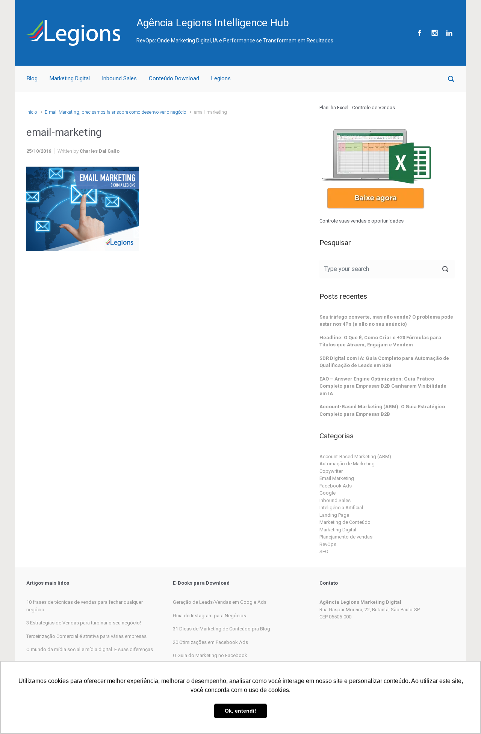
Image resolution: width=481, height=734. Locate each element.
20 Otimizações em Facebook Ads (210, 642)
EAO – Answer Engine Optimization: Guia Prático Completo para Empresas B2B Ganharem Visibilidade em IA (382, 386)
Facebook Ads (335, 486)
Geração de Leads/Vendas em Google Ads (219, 602)
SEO (323, 551)
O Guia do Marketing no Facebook (210, 655)
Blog (32, 78)
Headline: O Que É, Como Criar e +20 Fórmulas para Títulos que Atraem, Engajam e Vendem (380, 341)
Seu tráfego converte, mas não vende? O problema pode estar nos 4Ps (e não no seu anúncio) (386, 320)
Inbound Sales (119, 78)
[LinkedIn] (448, 32)
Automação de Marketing (347, 463)
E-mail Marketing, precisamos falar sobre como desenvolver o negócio (115, 112)
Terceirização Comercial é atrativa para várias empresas (86, 636)
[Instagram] (434, 32)
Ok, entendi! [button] (240, 711)
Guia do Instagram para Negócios (209, 615)
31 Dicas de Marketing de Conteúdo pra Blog (221, 629)
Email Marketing (336, 478)
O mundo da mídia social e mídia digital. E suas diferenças (89, 649)
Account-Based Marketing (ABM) (355, 456)
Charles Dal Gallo (99, 151)
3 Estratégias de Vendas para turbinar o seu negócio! (83, 623)
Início (31, 112)
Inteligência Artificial (341, 507)
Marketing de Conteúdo (345, 522)
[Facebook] (419, 32)
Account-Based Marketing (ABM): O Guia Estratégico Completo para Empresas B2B (382, 410)
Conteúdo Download (174, 78)
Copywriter (331, 471)
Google (327, 493)
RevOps (327, 544)
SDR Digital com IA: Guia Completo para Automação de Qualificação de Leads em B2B (384, 362)
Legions (221, 78)
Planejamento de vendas (345, 537)
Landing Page (334, 515)
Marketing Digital (70, 78)
